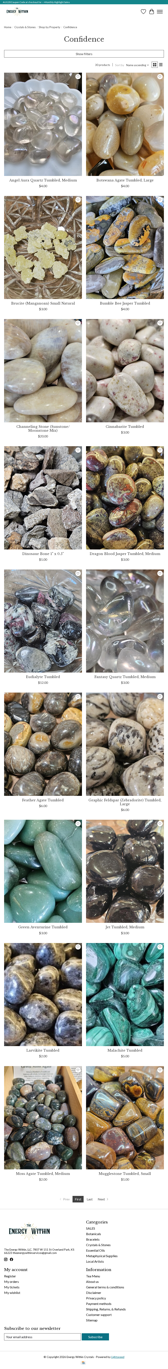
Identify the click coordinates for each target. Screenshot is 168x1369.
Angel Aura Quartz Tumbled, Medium (43, 180)
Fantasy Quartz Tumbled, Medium (125, 677)
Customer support (99, 1315)
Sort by (119, 65)
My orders (11, 1281)
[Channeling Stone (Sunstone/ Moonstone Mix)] (43, 370)
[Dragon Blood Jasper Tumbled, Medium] (125, 497)
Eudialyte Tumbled (43, 677)
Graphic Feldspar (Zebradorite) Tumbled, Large (125, 802)
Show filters (84, 54)
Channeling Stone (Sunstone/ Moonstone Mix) (43, 429)
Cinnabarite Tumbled (125, 427)
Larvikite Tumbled (42, 1050)
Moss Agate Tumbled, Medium (43, 1174)
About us (92, 1281)
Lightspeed (117, 1357)
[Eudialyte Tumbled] (43, 621)
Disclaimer (93, 1292)
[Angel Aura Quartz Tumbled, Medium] (43, 124)
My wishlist (12, 1292)
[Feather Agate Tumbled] (43, 744)
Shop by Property (49, 27)
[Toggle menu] (160, 12)
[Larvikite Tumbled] (43, 994)
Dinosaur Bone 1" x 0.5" (43, 554)
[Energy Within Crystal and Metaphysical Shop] (17, 12)
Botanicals (93, 1234)
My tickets (11, 1287)
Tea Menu (93, 1276)
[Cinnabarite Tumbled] (125, 370)
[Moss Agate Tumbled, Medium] (43, 1117)
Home (7, 27)
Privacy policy (96, 1298)
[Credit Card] (83, 1363)
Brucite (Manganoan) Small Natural (43, 303)
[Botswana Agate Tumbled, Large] (125, 124)
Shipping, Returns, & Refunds (106, 1309)
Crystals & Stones (25, 27)
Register (10, 1276)
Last (90, 1199)
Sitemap (92, 1320)
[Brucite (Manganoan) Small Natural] (43, 247)
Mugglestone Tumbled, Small (125, 1174)
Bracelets (93, 1239)
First (78, 1199)
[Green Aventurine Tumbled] (43, 871)
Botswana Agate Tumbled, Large (125, 180)
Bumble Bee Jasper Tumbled (125, 303)
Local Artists (95, 1261)
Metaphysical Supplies (102, 1256)
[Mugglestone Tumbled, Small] (125, 1117)
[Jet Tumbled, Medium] (125, 871)
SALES (90, 1228)
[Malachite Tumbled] (125, 994)
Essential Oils (95, 1250)
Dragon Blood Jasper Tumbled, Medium (125, 554)
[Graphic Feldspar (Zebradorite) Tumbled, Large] (125, 744)
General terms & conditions (105, 1287)
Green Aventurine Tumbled (43, 927)
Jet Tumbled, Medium (125, 927)
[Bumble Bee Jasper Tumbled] (125, 247)
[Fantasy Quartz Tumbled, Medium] (125, 621)
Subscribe (95, 1337)
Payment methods (98, 1304)
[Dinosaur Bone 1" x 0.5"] (43, 497)
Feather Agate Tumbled (43, 800)
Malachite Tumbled (125, 1050)
